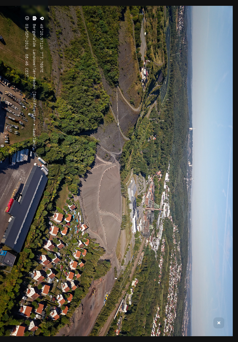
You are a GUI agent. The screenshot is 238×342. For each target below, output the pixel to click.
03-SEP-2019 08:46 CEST (27, 49)
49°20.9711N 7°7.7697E (41, 46)
